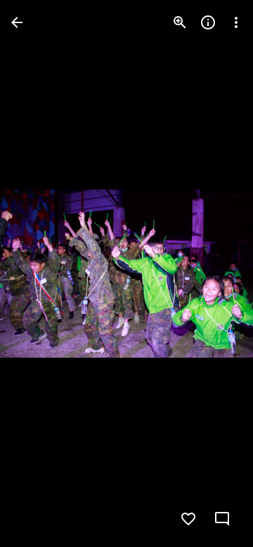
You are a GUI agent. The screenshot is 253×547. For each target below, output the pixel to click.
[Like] (188, 519)
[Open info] (208, 22)
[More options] (236, 22)
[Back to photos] (17, 22)
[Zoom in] (180, 22)
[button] (39, 273)
